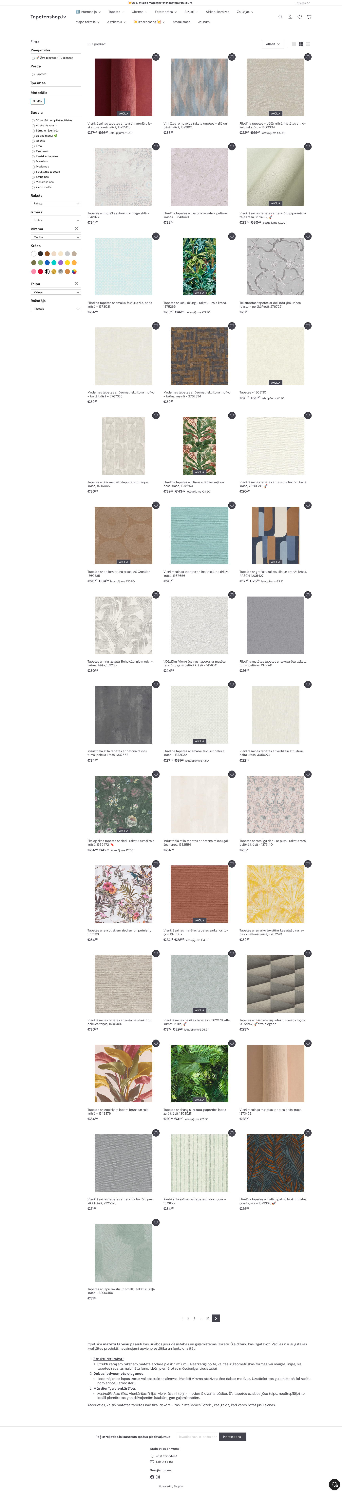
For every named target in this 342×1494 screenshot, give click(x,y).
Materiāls (39, 92)
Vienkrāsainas (44, 182)
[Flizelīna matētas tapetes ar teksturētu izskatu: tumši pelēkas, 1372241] (275, 633)
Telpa (35, 284)
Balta (34, 253)
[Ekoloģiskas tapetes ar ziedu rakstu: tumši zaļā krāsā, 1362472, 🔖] (123, 812)
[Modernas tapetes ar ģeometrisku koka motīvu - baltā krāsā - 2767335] (123, 364)
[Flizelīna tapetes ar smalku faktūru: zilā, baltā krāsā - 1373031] (123, 274)
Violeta (61, 262)
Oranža (74, 262)
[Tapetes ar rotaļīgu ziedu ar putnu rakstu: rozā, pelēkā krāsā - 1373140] (275, 812)
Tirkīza (54, 262)
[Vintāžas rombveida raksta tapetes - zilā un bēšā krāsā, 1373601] (199, 95)
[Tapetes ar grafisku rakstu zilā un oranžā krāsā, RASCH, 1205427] (275, 543)
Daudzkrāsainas (74, 271)
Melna (40, 253)
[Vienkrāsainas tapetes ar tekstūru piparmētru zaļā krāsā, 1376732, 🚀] (275, 185)
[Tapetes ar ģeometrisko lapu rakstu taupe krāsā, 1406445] (123, 453)
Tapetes (114, 12)
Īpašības (38, 83)
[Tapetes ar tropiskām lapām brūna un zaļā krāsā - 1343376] (123, 1081)
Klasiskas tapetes (46, 156)
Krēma (61, 253)
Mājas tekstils (86, 22)
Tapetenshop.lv (48, 17)
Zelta (54, 271)
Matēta (38, 237)
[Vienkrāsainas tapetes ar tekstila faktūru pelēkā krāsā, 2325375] (123, 1171)
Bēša (54, 253)
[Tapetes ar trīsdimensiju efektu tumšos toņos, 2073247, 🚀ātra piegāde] (275, 991)
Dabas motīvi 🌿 (46, 135)
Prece (36, 66)
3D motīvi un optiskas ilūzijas (53, 120)
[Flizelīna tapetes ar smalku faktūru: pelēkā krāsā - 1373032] (199, 723)
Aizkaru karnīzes (217, 12)
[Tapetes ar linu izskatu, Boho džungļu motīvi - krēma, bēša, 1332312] (123, 633)
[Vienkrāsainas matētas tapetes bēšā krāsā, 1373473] (275, 1081)
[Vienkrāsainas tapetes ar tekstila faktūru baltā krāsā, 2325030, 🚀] (275, 453)
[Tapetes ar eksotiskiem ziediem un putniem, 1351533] (123, 902)
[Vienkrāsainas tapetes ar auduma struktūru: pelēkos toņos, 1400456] (123, 991)
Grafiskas (41, 151)
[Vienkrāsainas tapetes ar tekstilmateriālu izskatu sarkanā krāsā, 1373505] (123, 95)
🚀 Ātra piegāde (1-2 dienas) (54, 58)
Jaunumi (204, 22)
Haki (34, 262)
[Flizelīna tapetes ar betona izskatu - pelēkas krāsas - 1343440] (199, 185)
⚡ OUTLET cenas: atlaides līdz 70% (160, 3)
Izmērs (36, 212)
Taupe (74, 253)
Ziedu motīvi (43, 187)
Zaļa (40, 262)
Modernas (42, 166)
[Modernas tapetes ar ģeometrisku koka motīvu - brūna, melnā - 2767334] (199, 364)
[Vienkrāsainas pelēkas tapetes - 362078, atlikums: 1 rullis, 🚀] (199, 991)
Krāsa (36, 245)
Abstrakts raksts (46, 125)
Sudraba (61, 271)
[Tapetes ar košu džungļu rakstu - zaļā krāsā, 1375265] (199, 274)
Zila (47, 262)
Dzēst (77, 229)
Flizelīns (37, 101)
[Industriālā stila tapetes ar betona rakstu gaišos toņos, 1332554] (199, 812)
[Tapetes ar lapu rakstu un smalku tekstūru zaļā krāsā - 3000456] (123, 1260)
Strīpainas (42, 177)
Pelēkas (67, 253)
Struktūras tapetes (47, 171)
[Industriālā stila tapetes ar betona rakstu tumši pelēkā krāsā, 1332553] (123, 723)
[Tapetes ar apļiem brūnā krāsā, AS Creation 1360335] (123, 543)
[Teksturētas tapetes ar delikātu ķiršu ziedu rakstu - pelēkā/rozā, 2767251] (275, 274)
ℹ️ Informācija (87, 12)
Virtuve (38, 292)
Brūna (47, 253)
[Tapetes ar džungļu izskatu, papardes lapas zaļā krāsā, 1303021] (199, 1081)
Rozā (34, 271)
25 (208, 1318)
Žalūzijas (243, 12)
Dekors (40, 141)
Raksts (37, 195)
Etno (38, 146)
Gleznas (138, 12)
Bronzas (67, 271)
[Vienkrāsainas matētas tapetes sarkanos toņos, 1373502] (199, 902)
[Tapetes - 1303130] (275, 362)
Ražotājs (38, 300)
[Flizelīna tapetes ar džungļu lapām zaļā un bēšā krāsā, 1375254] (199, 453)
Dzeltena (67, 262)
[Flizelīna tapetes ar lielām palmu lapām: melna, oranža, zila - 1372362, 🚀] (275, 1171)
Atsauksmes (181, 22)
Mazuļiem (41, 161)
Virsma (37, 229)
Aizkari (189, 12)
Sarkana (40, 271)
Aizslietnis (115, 22)
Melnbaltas (47, 271)
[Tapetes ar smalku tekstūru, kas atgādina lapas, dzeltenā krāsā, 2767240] (275, 902)
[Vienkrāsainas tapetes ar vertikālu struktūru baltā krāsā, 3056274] (275, 723)
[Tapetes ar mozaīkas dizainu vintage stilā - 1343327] (123, 185)
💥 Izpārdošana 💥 (148, 22)
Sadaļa (37, 112)
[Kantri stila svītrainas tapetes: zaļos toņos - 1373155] (199, 1171)
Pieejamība (40, 50)
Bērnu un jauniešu (47, 130)
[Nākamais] (216, 1318)
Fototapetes (164, 12)
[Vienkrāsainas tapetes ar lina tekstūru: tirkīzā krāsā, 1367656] (199, 543)
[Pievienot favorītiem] (156, 57)
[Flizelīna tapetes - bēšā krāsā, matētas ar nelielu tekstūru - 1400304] (275, 95)
